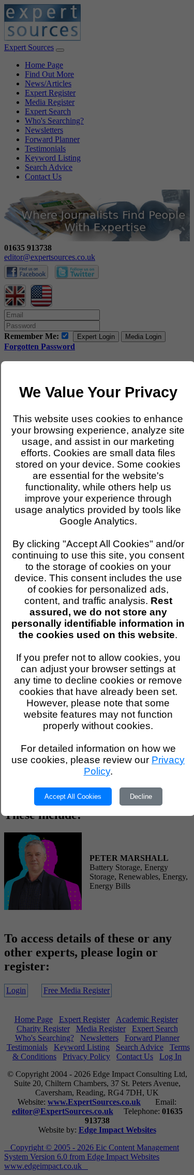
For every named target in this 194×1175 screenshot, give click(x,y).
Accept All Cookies (72, 796)
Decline (141, 796)
